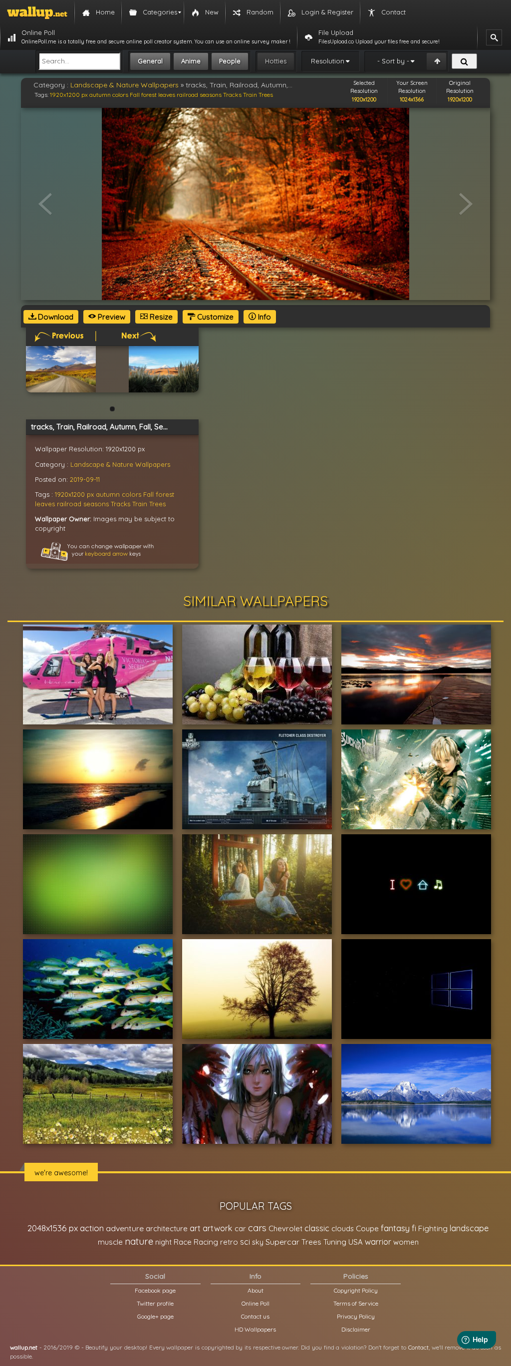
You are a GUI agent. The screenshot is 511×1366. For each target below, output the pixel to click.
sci (245, 1242)
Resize (160, 317)
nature (139, 1241)
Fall (135, 94)
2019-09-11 (85, 479)
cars (257, 1228)
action (92, 1228)
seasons (211, 94)
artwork (218, 1228)
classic (316, 1228)
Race (183, 1242)
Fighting (433, 1228)
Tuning (334, 1242)
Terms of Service (355, 1303)
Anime (191, 61)
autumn (100, 94)
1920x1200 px (69, 94)
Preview (110, 317)
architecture (167, 1228)
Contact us (255, 1316)
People (230, 61)
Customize (214, 317)
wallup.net (23, 1347)
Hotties (275, 61)
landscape (469, 1228)
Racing (206, 1242)
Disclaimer (355, 1329)
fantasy (395, 1228)
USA (355, 1242)
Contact (418, 1347)
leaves (166, 94)
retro (229, 1242)
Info (263, 317)
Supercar (282, 1242)
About (255, 1290)
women (406, 1242)
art (195, 1228)
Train (250, 94)
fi (414, 1228)
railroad (187, 94)
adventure (125, 1228)
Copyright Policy (356, 1290)
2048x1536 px (52, 1228)
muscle (110, 1242)
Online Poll (255, 1303)
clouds (342, 1228)
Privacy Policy (356, 1316)
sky (257, 1242)
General (150, 61)
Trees (265, 94)
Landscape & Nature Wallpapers (124, 84)
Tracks (232, 94)
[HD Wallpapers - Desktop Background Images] (37, 12)
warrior (378, 1242)
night (163, 1242)
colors (120, 94)
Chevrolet (285, 1228)
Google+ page (155, 1316)
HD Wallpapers (255, 1329)
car (240, 1228)
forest (149, 94)
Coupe (367, 1228)
